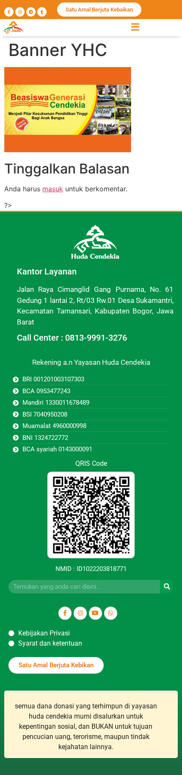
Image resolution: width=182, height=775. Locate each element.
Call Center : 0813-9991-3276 (72, 338)
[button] (135, 27)
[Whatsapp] (110, 613)
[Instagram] (20, 12)
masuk (52, 189)
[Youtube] (95, 613)
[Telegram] (31, 12)
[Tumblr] (42, 12)
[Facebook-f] (9, 12)
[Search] (167, 586)
